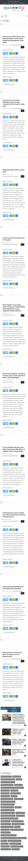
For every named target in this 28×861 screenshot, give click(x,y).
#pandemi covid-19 (17, 829)
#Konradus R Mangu (7, 810)
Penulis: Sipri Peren (16, 45)
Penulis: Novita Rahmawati (11, 176)
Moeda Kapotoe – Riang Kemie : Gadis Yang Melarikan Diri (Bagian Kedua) (19, 752)
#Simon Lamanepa (17, 846)
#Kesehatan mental (7, 807)
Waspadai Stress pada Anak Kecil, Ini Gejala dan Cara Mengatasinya (12, 654)
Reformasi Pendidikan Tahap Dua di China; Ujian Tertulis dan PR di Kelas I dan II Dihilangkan (14, 376)
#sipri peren (5, 849)
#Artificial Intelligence (7, 782)
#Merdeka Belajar (18, 824)
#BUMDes (18, 785)
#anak (19, 779)
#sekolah (4, 843)
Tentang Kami (22, 3)
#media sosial (5, 824)
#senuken (5, 846)
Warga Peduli (14, 3)
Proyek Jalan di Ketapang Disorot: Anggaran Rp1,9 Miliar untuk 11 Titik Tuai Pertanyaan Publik (18, 762)
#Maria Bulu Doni (17, 821)
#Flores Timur (15, 793)
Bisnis (4, 3)
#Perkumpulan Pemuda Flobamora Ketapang (13, 838)
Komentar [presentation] (14, 711)
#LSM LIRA (20, 815)
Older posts (5, 708)
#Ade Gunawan (6, 776)
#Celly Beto (5, 790)
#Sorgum (15, 849)
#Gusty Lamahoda (6, 799)
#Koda (18, 807)
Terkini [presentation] (14, 708)
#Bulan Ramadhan (7, 785)
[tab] (14, 708)
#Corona (14, 790)
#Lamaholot (20, 813)
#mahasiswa (5, 821)
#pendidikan (5, 832)
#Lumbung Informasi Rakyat (9, 818)
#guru (14, 796)
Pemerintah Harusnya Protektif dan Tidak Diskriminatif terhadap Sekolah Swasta (14, 515)
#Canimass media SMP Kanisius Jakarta (12, 787)
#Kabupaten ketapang (8, 801)
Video (9, 3)
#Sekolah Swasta (15, 843)
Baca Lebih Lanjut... (10, 84)
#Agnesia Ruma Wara (7, 779)
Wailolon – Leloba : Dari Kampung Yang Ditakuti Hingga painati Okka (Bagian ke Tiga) (18, 742)
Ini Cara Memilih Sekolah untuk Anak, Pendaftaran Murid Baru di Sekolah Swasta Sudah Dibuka (14, 449)
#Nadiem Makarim (7, 827)
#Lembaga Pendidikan (8, 815)
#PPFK (3, 841)
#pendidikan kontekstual (8, 835)
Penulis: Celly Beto (18, 591)
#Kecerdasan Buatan (7, 804)
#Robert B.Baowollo (15, 841)
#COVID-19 (5, 793)
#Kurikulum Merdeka (7, 813)
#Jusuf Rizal (19, 799)
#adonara (16, 776)
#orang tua (5, 829)
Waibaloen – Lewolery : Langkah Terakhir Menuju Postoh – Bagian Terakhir (18, 731)
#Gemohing (5, 796)
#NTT (17, 827)
